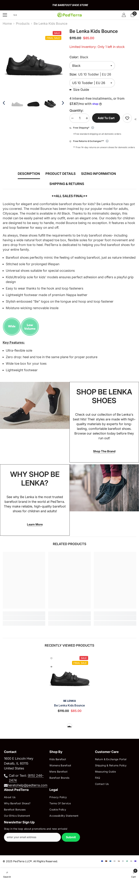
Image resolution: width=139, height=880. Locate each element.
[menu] (5, 15)
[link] (24, 618)
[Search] (15, 15)
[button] (4, 103)
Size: (90, 74)
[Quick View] (51, 666)
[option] (69, 5)
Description (29, 174)
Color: (79, 57)
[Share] (134, 119)
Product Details (60, 174)
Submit (71, 837)
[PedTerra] (35, 405)
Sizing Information (98, 174)
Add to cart (106, 118)
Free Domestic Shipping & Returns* (70, 5)
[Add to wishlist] (127, 118)
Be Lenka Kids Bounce (69, 705)
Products (23, 23)
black (69, 726)
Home (7, 23)
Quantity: (76, 110)
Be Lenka (69, 700)
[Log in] (124, 15)
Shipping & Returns (66, 184)
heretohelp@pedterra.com (27, 785)
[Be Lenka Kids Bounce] (69, 674)
